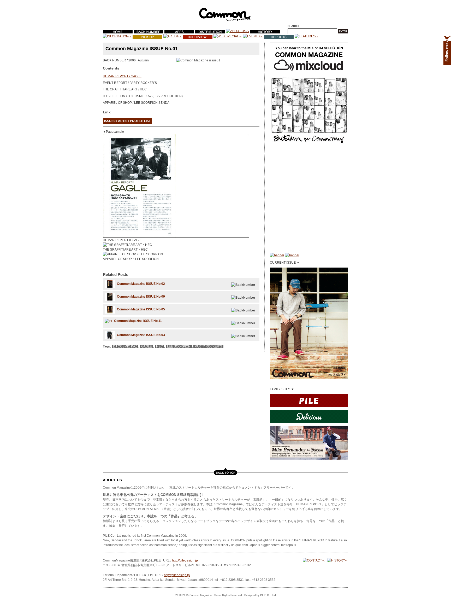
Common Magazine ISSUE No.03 (141, 335)
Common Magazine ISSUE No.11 (138, 321)
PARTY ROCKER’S (208, 346)
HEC (159, 346)
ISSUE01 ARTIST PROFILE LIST (127, 121)
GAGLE (146, 346)
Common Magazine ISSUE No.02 (141, 284)
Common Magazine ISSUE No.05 (141, 309)
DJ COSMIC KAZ (125, 346)
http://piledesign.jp (185, 560)
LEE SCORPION (179, 346)
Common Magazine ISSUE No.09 (141, 296)
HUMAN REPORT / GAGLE (122, 76)
